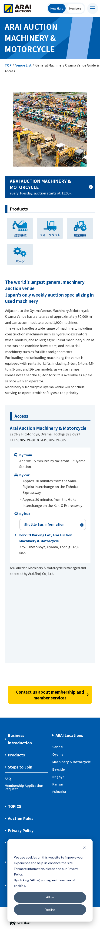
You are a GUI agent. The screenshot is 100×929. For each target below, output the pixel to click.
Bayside (58, 769)
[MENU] (92, 8)
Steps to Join (20, 767)
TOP (8, 65)
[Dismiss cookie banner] (84, 848)
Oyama (57, 754)
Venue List (23, 65)
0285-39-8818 (28, 440)
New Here (56, 8)
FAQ (8, 778)
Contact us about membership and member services (50, 695)
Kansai (57, 784)
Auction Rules (20, 818)
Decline (50, 910)
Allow (50, 897)
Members (75, 8)
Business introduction (20, 738)
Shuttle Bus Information (44, 524)
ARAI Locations (69, 735)
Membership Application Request (24, 787)
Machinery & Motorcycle (71, 761)
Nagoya (58, 776)
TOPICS (14, 806)
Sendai (57, 747)
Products (16, 755)
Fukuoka (59, 791)
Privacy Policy (20, 830)
